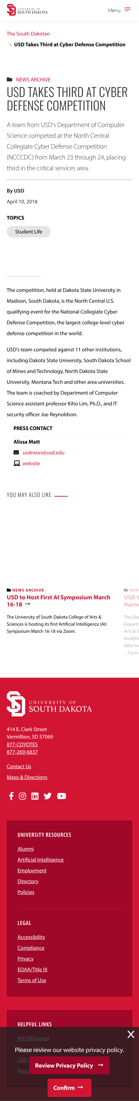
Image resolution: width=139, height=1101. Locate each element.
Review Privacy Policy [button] (64, 1065)
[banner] (62, 571)
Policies (26, 892)
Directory (28, 881)
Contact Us (19, 766)
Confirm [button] (64, 1088)
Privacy (26, 958)
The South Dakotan (28, 33)
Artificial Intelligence (41, 859)
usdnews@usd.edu (43, 452)
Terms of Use (32, 980)
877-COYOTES (22, 744)
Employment (32, 870)
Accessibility (31, 937)
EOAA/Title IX (33, 969)
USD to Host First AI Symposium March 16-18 (58, 601)
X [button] (131, 1034)
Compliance (31, 948)
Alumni (26, 849)
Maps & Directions (27, 777)
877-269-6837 (22, 752)
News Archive (33, 79)
